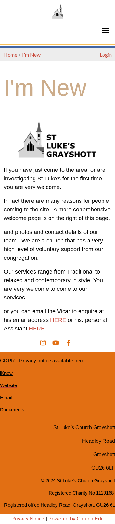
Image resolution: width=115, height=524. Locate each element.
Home (10, 55)
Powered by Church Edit (75, 518)
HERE (58, 320)
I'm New (31, 55)
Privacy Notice (28, 518)
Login (106, 55)
